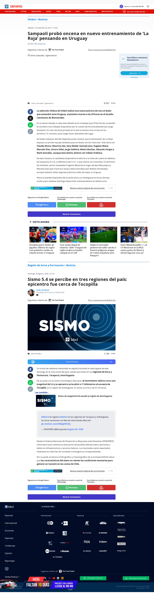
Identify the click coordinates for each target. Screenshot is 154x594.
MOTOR (68, 11)
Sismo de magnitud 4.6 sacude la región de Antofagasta (85, 396)
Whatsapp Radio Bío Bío (137, 578)
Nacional (9, 515)
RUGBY (48, 11)
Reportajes (10, 561)
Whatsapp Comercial (95, 578)
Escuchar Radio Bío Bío (136, 12)
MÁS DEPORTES (107, 11)
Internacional (11, 523)
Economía (9, 530)
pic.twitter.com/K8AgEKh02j (56, 423)
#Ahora (45, 416)
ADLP (78, 11)
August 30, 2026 (75, 429)
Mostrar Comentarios (71, 214)
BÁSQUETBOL (36, 11)
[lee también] (46, 401)
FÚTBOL (24, 11)
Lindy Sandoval (42, 290)
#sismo (63, 416)
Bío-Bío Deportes (38, 43)
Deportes (9, 538)
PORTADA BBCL (10, 11)
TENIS (58, 11)
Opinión (8, 553)
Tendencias (10, 545)
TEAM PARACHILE (90, 11)
